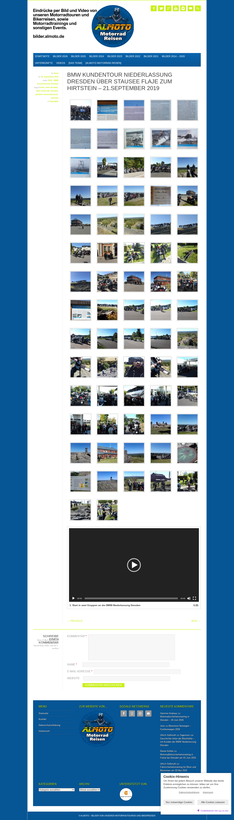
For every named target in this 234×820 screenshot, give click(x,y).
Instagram (183, 8)
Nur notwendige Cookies (179, 802)
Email (190, 8)
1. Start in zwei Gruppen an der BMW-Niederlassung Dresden (105, 605)
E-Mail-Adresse (79, 671)
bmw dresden (52, 87)
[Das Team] (75, 63)
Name (72, 664)
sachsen (54, 98)
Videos (60, 63)
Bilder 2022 (133, 56)
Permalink (54, 101)
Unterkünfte (44, 63)
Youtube (176, 8)
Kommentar (77, 636)
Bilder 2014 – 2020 (173, 56)
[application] (134, 565)
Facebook (154, 8)
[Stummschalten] (189, 598)
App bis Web (223, 811)
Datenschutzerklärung (49, 725)
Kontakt (42, 719)
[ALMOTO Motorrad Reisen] (103, 63)
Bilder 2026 (60, 56)
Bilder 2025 (78, 56)
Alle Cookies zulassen (213, 802)
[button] (134, 565)
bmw (42, 87)
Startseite (42, 56)
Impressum (44, 731)
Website (73, 678)
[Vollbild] (194, 598)
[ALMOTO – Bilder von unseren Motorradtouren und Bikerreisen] (83, 47)
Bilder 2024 (96, 56)
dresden (54, 91)
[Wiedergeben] (73, 598)
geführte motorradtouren (46, 94)
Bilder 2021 (151, 56)
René (56, 73)
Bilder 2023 (114, 56)
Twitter (161, 8)
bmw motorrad (43, 91)
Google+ (168, 8)
